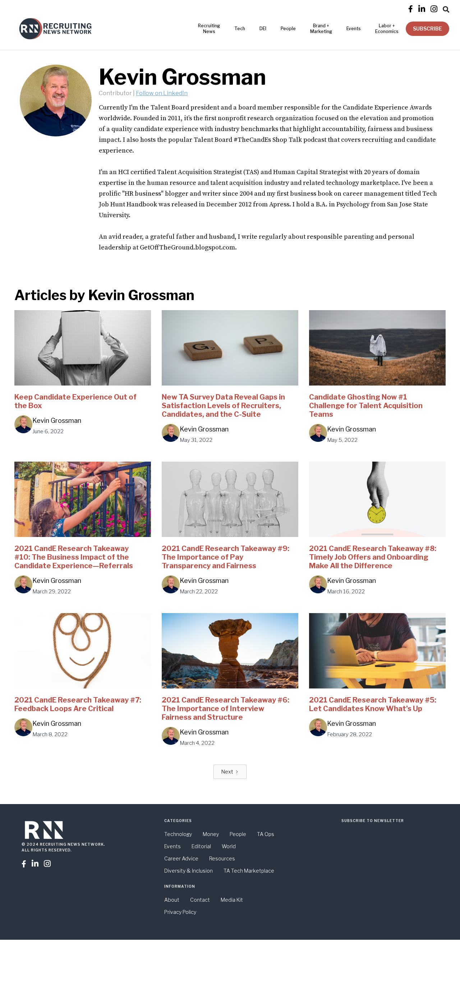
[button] (446, 8)
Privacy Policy (180, 912)
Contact (200, 900)
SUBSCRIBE (427, 28)
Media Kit (232, 900)
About (171, 900)
